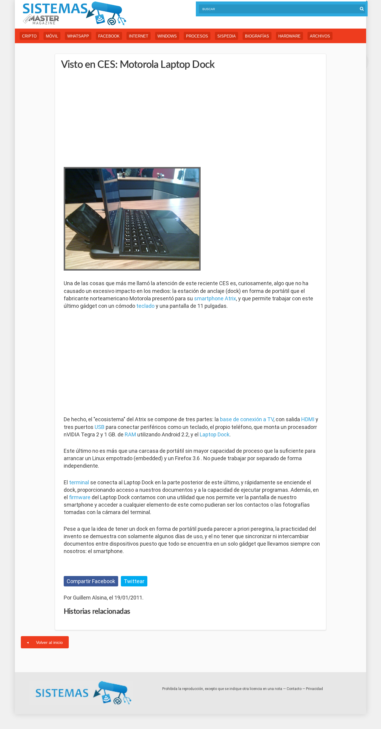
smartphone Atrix (215, 298)
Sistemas (74, 13)
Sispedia (226, 36)
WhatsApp (78, 36)
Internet (138, 36)
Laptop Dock (214, 434)
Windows (167, 36)
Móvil (52, 36)
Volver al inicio (49, 642)
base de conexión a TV (247, 419)
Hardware (289, 36)
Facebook (109, 36)
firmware (79, 497)
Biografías (257, 36)
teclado (145, 306)
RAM (130, 434)
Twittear (134, 581)
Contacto (294, 689)
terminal (79, 482)
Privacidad (314, 689)
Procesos (197, 36)
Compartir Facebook (91, 581)
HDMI (307, 419)
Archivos (320, 36)
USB (99, 427)
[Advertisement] (108, 117)
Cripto (29, 36)
